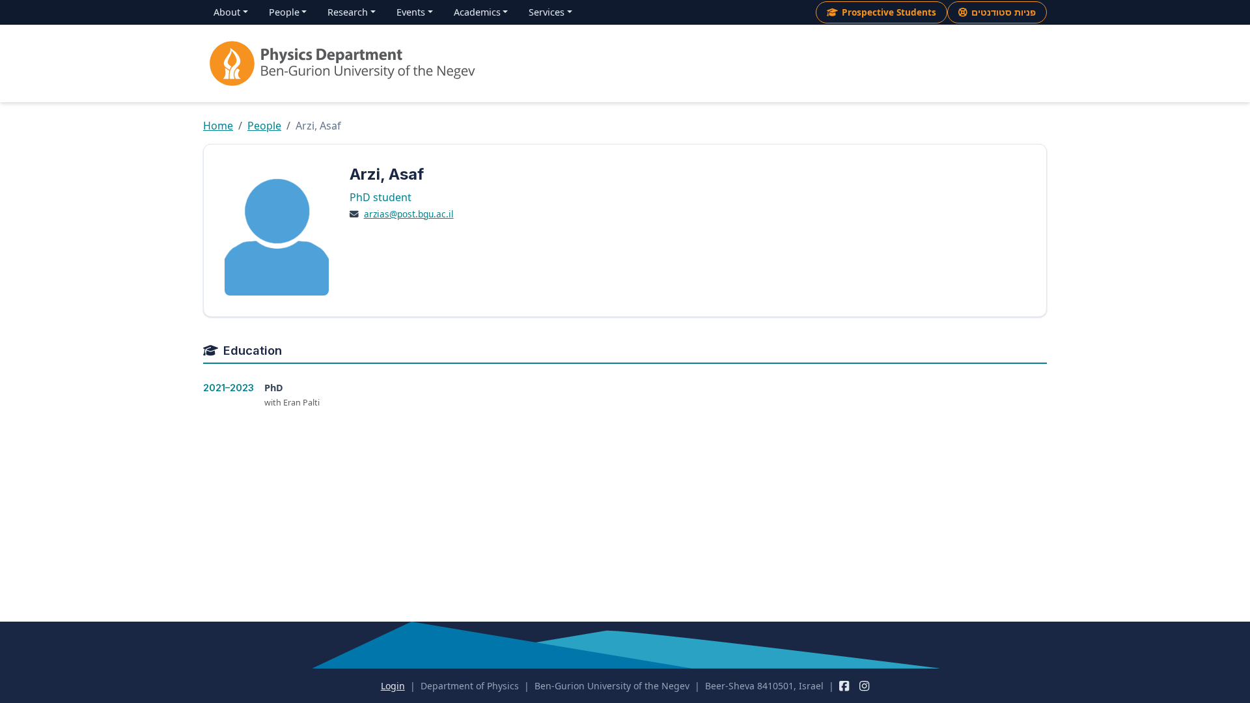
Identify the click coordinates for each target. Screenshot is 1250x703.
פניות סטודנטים (1003, 12)
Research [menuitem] (347, 12)
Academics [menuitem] (477, 12)
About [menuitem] (227, 12)
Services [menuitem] (546, 12)
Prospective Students (889, 12)
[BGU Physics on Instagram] (864, 686)
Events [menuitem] (410, 12)
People (264, 125)
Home (218, 125)
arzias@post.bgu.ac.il (409, 214)
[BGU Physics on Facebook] (844, 686)
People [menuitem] (284, 12)
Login (393, 686)
